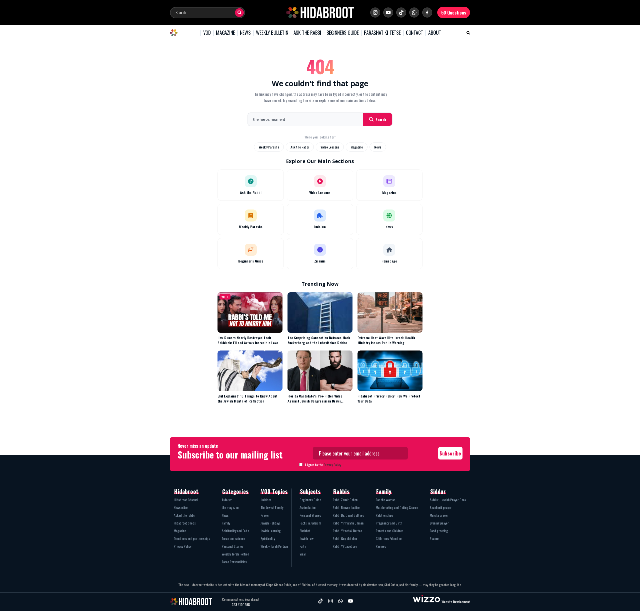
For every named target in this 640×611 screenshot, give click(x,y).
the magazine (230, 507)
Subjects (310, 491)
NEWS (245, 33)
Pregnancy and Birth (389, 523)
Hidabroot (186, 491)
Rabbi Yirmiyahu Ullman (348, 523)
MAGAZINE (225, 33)
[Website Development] (427, 601)
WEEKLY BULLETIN (272, 33)
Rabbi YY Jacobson (345, 546)
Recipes (381, 546)
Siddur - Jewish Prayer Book (448, 499)
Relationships (384, 515)
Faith (303, 546)
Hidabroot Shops (185, 523)
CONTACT (414, 33)
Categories (235, 491)
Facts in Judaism (310, 523)
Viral (303, 553)
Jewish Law (307, 538)
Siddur (438, 491)
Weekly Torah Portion (235, 553)
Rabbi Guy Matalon (345, 538)
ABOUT (434, 33)
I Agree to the (323, 464)
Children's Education (389, 538)
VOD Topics (274, 491)
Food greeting (439, 530)
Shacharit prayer (441, 507)
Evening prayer (439, 523)
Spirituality (267, 538)
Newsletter (181, 507)
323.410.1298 (241, 604)
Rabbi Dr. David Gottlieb (348, 515)
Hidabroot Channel (186, 499)
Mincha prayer (439, 515)
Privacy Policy (332, 464)
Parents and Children (389, 530)
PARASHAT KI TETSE (382, 33)
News (377, 147)
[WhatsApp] (414, 13)
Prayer (264, 515)
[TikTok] (401, 13)
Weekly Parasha (269, 147)
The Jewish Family (271, 507)
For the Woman (385, 499)
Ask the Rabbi (299, 147)
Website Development (456, 601)
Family (226, 523)
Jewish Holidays (270, 523)
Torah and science (233, 538)
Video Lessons (329, 147)
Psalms (434, 538)
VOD (207, 33)
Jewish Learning (270, 530)
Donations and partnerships (192, 538)
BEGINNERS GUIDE (342, 33)
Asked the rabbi (184, 515)
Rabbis (341, 491)
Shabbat (305, 530)
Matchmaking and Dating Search (397, 507)
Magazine (356, 147)
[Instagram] (375, 13)
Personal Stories (232, 546)
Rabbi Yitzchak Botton (347, 530)
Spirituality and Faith (235, 530)
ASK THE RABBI (307, 33)
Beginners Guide (310, 499)
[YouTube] (388, 13)
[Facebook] (427, 13)
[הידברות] (320, 12)
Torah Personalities (234, 561)
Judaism (227, 499)
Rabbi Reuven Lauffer (346, 507)
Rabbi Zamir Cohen (345, 499)
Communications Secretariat (241, 599)
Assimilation (308, 507)
